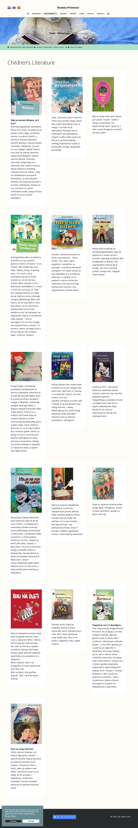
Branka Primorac (68, 7)
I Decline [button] (13, 821)
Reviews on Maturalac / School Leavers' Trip (51, 47)
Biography (36, 14)
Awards (73, 14)
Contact (100, 14)
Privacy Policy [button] (10, 816)
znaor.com (125, 816)
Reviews (63, 14)
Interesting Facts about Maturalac (21, 47)
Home (52, 33)
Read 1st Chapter (76, 47)
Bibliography (49, 14)
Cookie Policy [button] (29, 814)
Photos (90, 14)
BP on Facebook (65, 817)
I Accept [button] (31, 821)
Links (82, 14)
